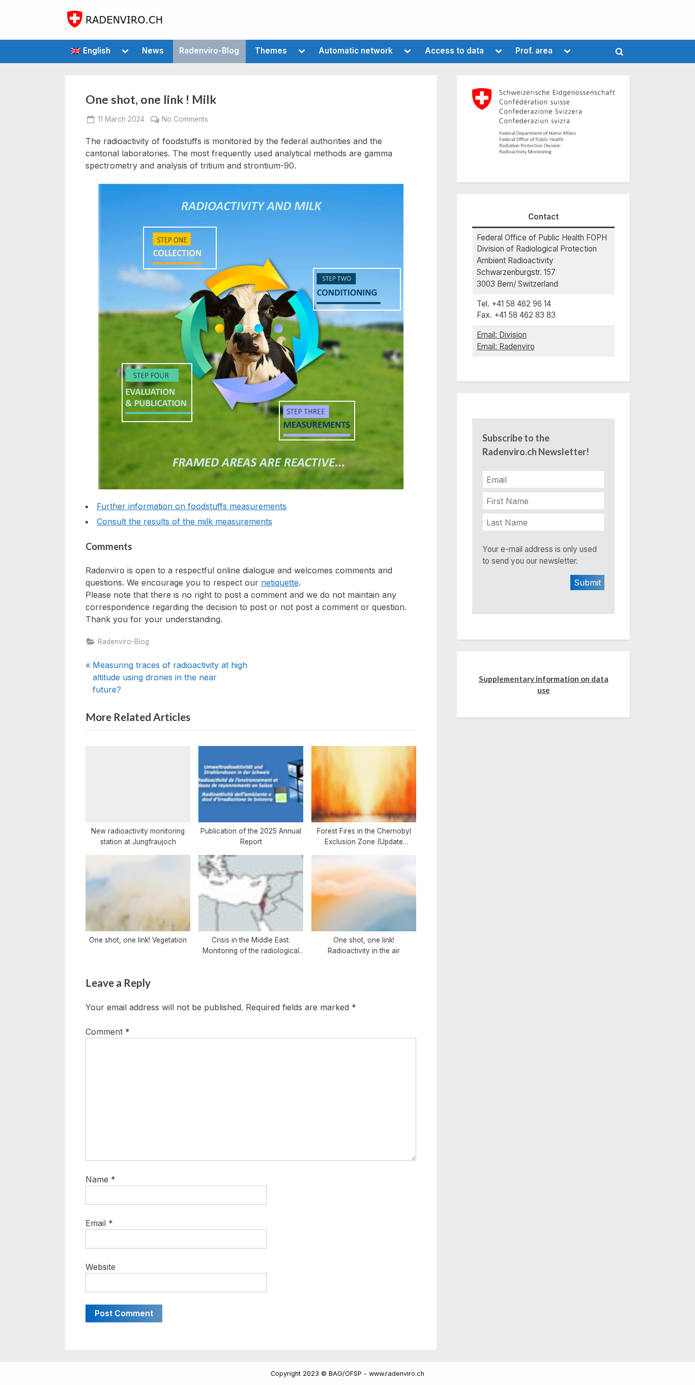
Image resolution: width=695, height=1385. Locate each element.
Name (100, 1179)
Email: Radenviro (506, 346)
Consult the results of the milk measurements (184, 521)
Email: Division (502, 335)
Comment (107, 1032)
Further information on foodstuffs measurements (191, 506)
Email (99, 1223)
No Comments (185, 119)
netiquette (280, 582)
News (153, 51)
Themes (271, 51)
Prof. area (534, 51)
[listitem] (179, 248)
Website (100, 1267)
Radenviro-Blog (209, 51)
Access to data (454, 51)
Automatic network (355, 51)
